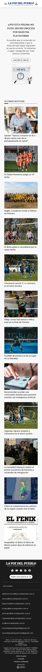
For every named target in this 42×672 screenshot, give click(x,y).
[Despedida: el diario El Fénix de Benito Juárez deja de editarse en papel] (21, 527)
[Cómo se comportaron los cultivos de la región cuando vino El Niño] (21, 490)
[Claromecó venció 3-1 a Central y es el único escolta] (21, 267)
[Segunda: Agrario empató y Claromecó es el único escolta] (21, 415)
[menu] (5, 4)
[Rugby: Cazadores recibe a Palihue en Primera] (21, 195)
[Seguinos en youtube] (17, 570)
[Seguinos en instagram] (25, 570)
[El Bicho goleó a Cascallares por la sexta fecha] (21, 231)
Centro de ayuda (21, 656)
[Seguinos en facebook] (29, 570)
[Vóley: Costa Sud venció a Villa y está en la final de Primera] (21, 304)
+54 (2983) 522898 (21, 645)
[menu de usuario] (36, 4)
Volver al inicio (21, 60)
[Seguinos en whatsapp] (12, 570)
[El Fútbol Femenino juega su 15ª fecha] (21, 159)
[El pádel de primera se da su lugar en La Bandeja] (21, 340)
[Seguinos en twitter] (21, 570)
